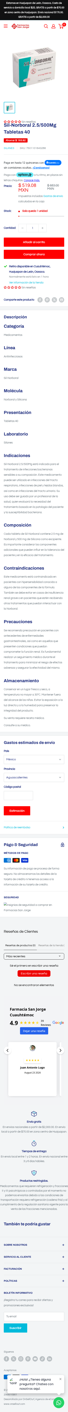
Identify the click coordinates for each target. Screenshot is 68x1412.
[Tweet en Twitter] (54, 300)
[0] (61, 26)
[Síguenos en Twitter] (13, 1359)
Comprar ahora (34, 254)
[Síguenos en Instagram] (20, 1359)
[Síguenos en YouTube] (35, 1359)
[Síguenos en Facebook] (6, 1359)
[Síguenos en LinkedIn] (49, 1359)
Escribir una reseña (34, 973)
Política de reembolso (17, 827)
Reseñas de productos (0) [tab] (20, 945)
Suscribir (15, 1328)
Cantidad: (10, 228)
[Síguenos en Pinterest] (28, 1359)
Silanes (9, 148)
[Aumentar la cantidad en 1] (42, 228)
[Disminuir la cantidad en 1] (22, 228)
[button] (12, 287)
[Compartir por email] (61, 300)
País (6, 751)
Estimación (17, 810)
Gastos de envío (53, 196)
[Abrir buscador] (46, 26)
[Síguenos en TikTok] (42, 1359)
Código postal (12, 786)
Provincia (9, 769)
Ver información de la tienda (26, 282)
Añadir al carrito (34, 242)
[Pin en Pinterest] (47, 300)
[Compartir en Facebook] (40, 300)
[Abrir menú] (6, 26)
